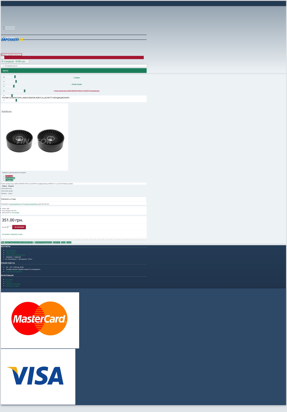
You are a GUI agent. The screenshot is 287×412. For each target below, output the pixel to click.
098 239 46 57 (11, 253)
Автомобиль (10, 178)
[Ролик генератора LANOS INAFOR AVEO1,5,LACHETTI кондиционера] (34, 170)
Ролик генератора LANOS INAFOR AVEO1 (19, 243)
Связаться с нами (12, 286)
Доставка (9, 279)
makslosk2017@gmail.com (15, 255)
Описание (9, 176)
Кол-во (4, 227)
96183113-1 (56, 243)
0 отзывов (5, 234)
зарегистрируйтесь (31, 204)
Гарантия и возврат (13, 284)
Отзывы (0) (9, 180)
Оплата (8, 282)
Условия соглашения (14, 271)
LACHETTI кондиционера (43, 243)
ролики (68, 243)
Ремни (63, 243)
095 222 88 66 (11, 250)
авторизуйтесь (15, 204)
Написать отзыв (16, 234)
